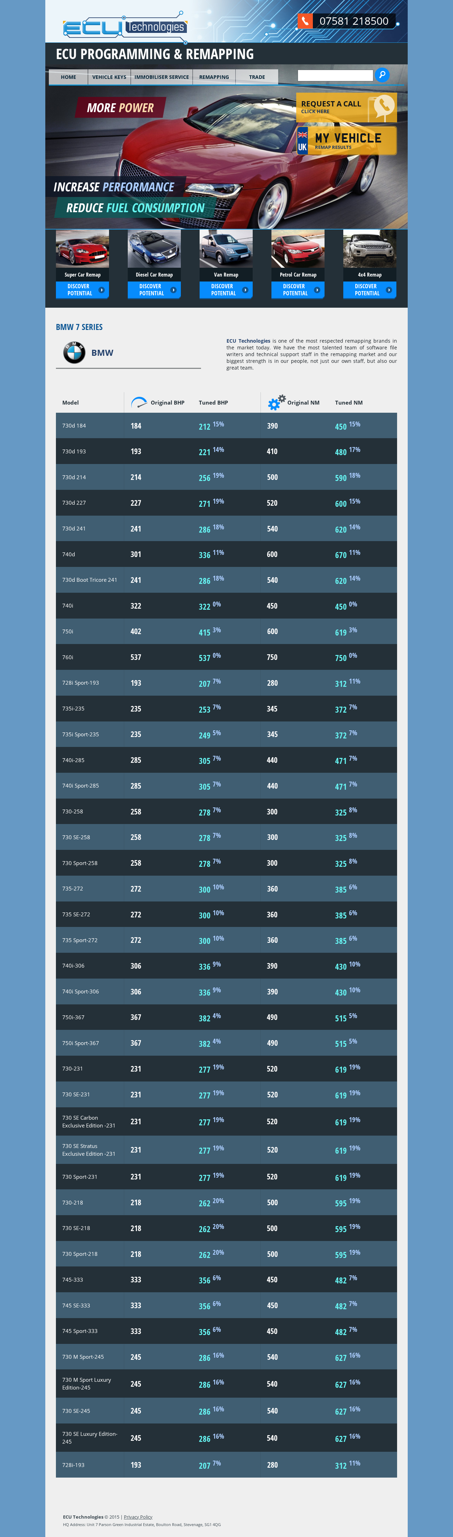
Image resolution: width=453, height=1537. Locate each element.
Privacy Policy (138, 1517)
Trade (257, 77)
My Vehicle (348, 141)
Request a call (331, 106)
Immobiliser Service (161, 77)
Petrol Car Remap (298, 274)
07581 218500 (354, 20)
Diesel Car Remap (154, 274)
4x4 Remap (370, 274)
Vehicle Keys (109, 77)
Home (68, 77)
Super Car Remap (83, 274)
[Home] (116, 42)
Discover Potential (80, 290)
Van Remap (226, 274)
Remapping (214, 77)
